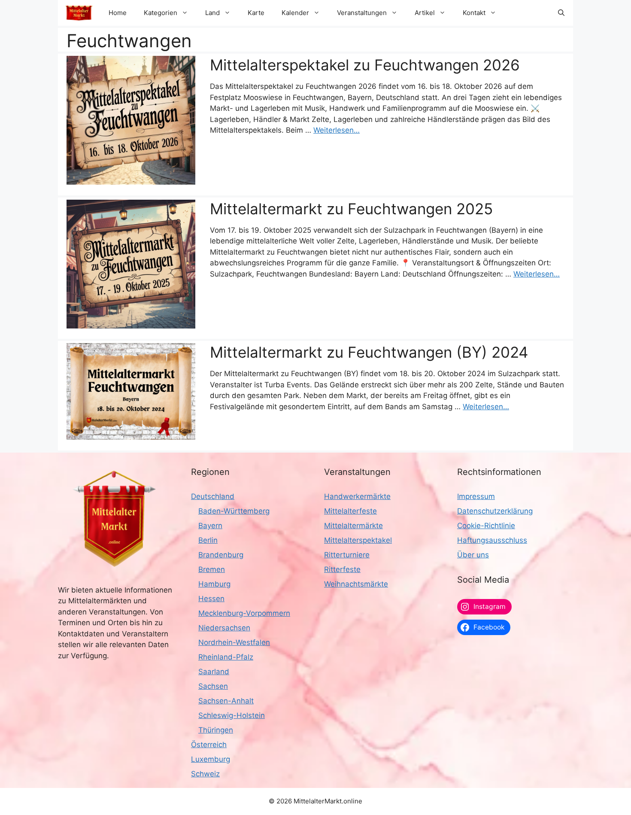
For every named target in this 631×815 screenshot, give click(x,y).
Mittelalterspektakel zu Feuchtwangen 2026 (365, 65)
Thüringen (215, 730)
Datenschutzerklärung (495, 511)
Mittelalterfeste (350, 511)
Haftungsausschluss (492, 540)
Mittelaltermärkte (353, 525)
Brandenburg (220, 554)
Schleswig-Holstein (231, 715)
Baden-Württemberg (234, 511)
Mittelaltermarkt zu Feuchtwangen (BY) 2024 (369, 352)
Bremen (211, 569)
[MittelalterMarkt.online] (79, 13)
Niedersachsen (224, 627)
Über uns (473, 554)
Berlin (208, 540)
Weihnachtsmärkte (356, 584)
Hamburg (214, 584)
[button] (561, 13)
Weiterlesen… (336, 130)
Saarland (213, 671)
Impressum (476, 496)
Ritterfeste (342, 569)
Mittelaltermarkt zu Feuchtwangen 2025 (351, 209)
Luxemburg (210, 759)
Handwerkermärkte (357, 496)
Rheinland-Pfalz (225, 657)
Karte (256, 13)
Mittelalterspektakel (358, 540)
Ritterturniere (347, 554)
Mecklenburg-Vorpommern (244, 613)
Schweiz (205, 773)
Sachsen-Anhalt (226, 700)
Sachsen (213, 686)
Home (118, 13)
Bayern (210, 525)
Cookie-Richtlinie (486, 525)
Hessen (211, 598)
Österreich (209, 744)
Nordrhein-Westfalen (234, 642)
